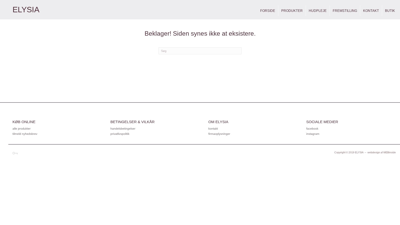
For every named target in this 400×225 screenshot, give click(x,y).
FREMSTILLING (345, 10)
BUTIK (390, 10)
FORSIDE (267, 10)
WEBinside (389, 152)
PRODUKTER (292, 10)
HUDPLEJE (318, 10)
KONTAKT (371, 10)
